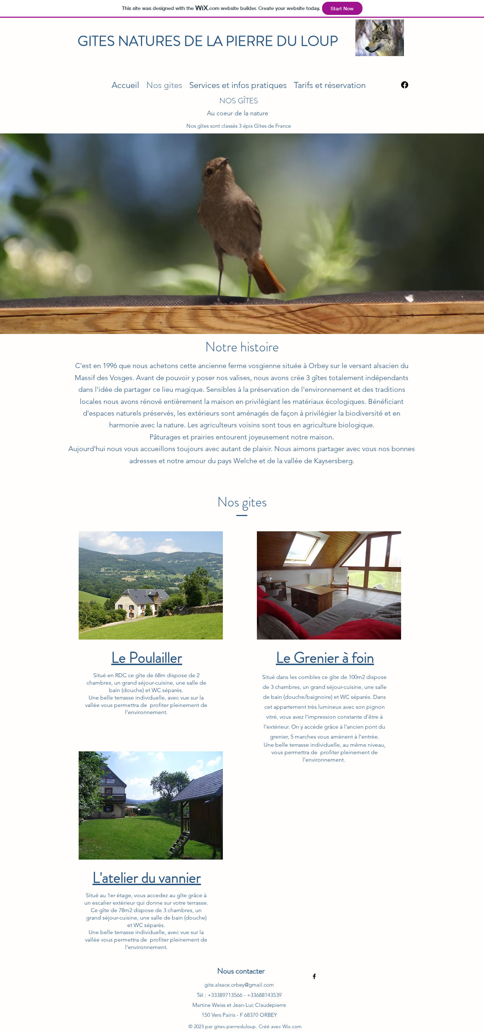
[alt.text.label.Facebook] (314, 976)
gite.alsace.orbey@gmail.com (239, 984)
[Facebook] (404, 84)
